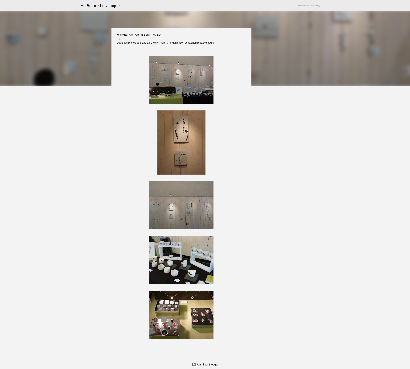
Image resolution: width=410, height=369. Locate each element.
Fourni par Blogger (207, 364)
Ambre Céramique (103, 5)
